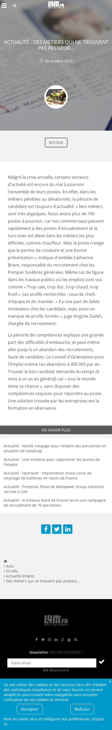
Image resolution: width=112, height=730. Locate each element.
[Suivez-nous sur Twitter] (43, 639)
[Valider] (101, 661)
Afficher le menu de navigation (4, 5)
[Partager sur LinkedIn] (67, 529)
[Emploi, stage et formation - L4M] (5, 561)
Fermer (110, 681)
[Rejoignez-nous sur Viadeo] (62, 639)
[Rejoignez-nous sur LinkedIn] (56, 639)
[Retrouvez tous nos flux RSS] (75, 639)
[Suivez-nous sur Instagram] (49, 639)
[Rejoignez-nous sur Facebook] (36, 639)
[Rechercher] (14, 5)
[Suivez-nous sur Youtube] (69, 639)
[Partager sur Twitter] (56, 529)
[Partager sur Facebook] (46, 529)
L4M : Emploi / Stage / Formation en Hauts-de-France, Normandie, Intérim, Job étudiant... (56, 5)
